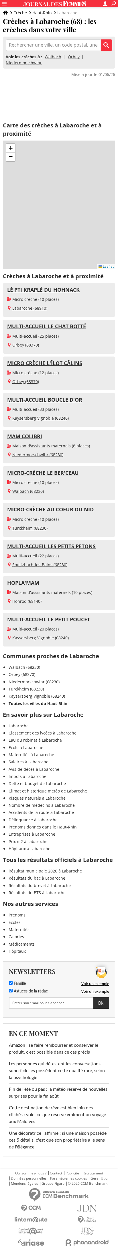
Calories (16, 936)
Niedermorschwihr (24, 62)
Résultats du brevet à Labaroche (40, 885)
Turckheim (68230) (30, 528)
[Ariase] (31, 1242)
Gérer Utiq (99, 1178)
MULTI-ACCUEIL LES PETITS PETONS (51, 546)
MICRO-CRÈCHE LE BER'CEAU (43, 472)
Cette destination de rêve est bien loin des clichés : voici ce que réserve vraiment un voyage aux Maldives (57, 1115)
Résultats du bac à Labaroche (37, 878)
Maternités (19, 929)
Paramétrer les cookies (68, 1178)
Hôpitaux (17, 951)
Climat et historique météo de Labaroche (48, 791)
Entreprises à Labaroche (32, 834)
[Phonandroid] (87, 1242)
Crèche (20, 12)
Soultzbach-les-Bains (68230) (39, 564)
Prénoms (17, 915)
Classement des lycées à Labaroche (42, 733)
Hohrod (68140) (27, 601)
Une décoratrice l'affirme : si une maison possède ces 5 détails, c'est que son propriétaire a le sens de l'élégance (58, 1140)
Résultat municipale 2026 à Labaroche (45, 871)
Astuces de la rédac (30, 991)
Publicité (72, 1173)
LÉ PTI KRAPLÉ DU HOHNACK (43, 289)
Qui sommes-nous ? (30, 1173)
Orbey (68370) (25, 345)
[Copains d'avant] (31, 1231)
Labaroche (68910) (29, 308)
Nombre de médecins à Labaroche (42, 805)
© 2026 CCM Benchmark (87, 1184)
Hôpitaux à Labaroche (29, 848)
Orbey (74, 56)
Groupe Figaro (53, 1184)
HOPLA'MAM (23, 582)
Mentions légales (24, 1184)
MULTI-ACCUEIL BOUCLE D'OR (44, 399)
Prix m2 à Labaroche (28, 841)
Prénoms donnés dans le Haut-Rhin (43, 827)
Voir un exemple (95, 983)
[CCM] (31, 1208)
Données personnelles (29, 1178)
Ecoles (15, 922)
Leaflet (108, 266)
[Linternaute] (31, 1219)
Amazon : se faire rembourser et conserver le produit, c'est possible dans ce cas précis (53, 1048)
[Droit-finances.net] (87, 1219)
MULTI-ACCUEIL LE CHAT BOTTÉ (46, 326)
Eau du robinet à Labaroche (35, 740)
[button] (10, 148)
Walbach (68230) (28, 491)
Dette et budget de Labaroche (37, 783)
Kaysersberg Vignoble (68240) (40, 418)
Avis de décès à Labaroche (34, 769)
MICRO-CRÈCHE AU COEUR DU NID (50, 509)
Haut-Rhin (42, 12)
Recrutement (92, 1173)
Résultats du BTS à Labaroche (37, 892)
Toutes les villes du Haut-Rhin (38, 703)
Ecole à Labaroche (26, 747)
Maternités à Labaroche (31, 754)
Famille (19, 984)
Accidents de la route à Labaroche (41, 812)
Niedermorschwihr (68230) (37, 454)
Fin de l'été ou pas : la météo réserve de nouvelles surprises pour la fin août (58, 1092)
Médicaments (22, 944)
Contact (56, 1173)
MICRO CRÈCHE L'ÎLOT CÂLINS (44, 363)
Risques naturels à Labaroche (37, 798)
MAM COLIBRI (24, 436)
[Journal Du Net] (87, 1208)
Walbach (53, 56)
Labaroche (19, 725)
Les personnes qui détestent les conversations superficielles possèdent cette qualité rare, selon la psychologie (57, 1071)
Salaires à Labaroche (28, 761)
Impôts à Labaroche (27, 776)
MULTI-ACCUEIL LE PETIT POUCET (48, 619)
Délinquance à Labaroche (33, 819)
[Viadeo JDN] (87, 1231)
